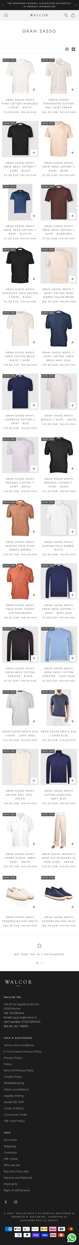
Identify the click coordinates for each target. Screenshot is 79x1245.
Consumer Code (15, 1115)
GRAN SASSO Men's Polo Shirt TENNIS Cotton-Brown (20, 609)
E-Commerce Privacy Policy (23, 1051)
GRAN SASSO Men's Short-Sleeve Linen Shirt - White (20, 858)
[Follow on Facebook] (6, 1202)
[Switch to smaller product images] (73, 49)
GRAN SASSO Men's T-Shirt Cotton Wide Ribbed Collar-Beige (59, 293)
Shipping (10, 1146)
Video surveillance (16, 1089)
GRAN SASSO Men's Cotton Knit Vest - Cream (20, 794)
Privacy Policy (13, 1058)
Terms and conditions (19, 1045)
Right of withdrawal (17, 1190)
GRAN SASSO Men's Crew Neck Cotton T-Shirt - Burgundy (58, 230)
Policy (8, 1064)
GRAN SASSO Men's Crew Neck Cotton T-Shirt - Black (20, 166)
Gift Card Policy (14, 1121)
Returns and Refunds (18, 1178)
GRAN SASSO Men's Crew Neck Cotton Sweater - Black (20, 672)
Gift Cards (11, 1159)
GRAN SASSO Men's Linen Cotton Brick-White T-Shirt (20, 356)
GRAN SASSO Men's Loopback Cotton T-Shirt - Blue (20, 419)
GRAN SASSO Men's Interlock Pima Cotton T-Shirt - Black (20, 293)
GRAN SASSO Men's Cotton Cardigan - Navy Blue (59, 794)
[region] (39, 949)
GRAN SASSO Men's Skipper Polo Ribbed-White (59, 546)
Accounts (10, 1140)
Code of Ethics (14, 1108)
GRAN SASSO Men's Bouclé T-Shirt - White (59, 417)
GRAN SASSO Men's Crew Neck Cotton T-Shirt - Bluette (20, 230)
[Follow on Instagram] (16, 1202)
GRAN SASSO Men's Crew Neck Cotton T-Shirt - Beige (58, 166)
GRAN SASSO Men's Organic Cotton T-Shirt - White (20, 482)
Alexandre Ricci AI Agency (39, 1220)
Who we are (12, 1165)
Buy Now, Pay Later (16, 1171)
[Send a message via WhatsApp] (72, 1238)
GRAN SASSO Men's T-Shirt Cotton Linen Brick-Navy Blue (59, 356)
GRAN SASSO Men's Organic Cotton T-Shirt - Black (58, 482)
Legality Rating (14, 1096)
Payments (11, 1184)
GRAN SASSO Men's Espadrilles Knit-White (20, 919)
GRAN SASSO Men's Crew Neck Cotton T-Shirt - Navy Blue (58, 609)
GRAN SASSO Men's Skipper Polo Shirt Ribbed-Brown (20, 546)
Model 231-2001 (14, 1102)
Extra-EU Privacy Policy (19, 1070)
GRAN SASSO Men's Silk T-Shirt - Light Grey (20, 733)
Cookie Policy (13, 1077)
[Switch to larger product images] (67, 49)
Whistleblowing (14, 1083)
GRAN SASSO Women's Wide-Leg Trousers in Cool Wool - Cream (59, 858)
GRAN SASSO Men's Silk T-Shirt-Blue (59, 733)
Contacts (10, 1152)
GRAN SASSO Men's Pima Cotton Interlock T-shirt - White (20, 103)
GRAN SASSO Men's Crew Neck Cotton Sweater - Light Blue (58, 672)
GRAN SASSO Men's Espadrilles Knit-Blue (58, 919)
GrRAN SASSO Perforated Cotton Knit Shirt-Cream (59, 103)
